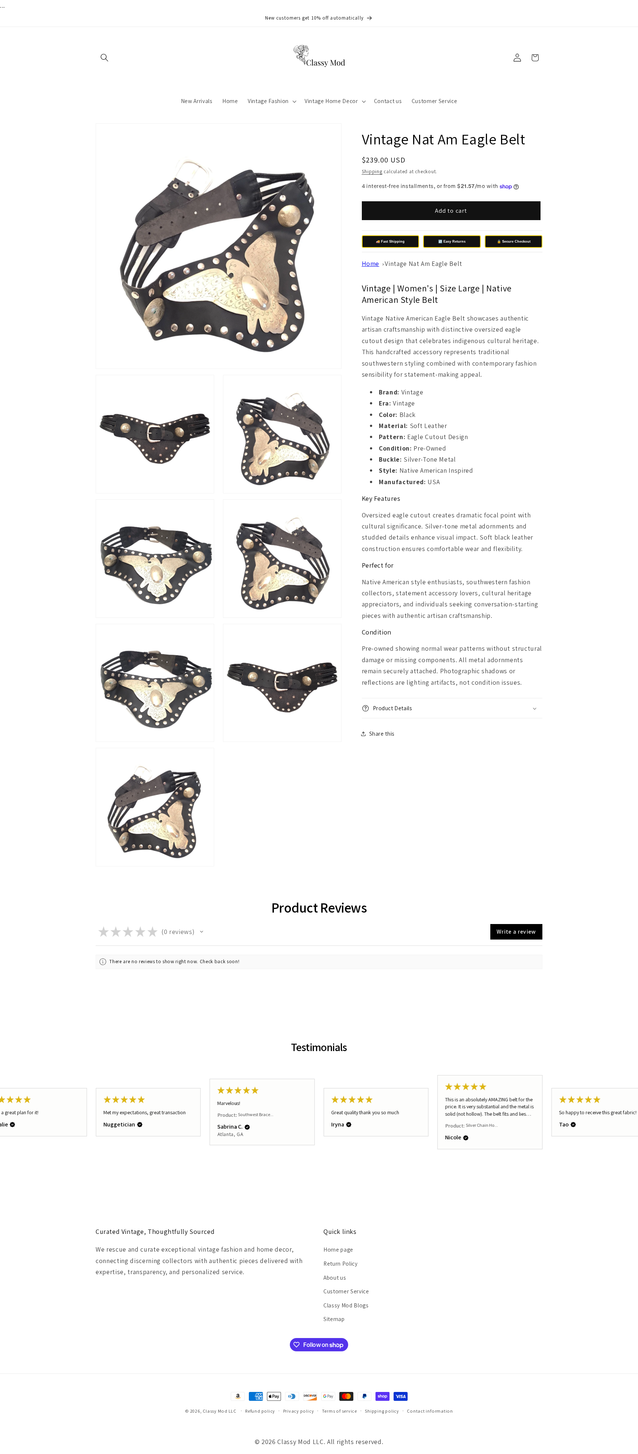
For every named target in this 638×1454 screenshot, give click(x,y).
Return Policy (340, 1263)
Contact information (430, 1411)
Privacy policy (298, 1411)
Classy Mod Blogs (346, 1305)
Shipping (372, 171)
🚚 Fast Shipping (390, 241)
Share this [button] (382, 733)
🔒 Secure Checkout (514, 241)
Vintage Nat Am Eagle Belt (423, 263)
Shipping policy (382, 1411)
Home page (338, 1249)
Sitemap (334, 1319)
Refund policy (260, 1411)
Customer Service (346, 1291)
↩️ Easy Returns (452, 241)
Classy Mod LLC (220, 1411)
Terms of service (339, 1411)
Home (371, 263)
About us (334, 1277)
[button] (104, 57)
